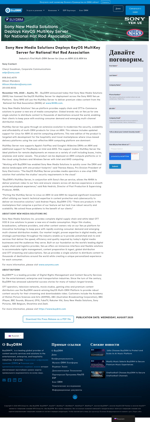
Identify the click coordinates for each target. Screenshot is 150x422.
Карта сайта (137, 411)
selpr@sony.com (11, 72)
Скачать (105, 2)
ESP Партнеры (69, 10)
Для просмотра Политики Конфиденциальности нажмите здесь (110, 411)
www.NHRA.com (54, 103)
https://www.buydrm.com (52, 308)
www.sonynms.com (49, 264)
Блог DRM (83, 10)
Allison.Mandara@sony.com (17, 84)
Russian (15, 335)
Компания (52, 10)
